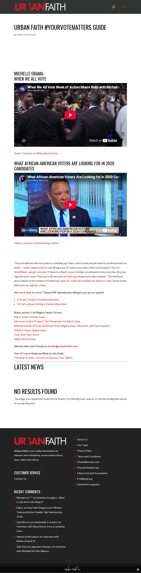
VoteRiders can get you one (30, 271)
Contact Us (20, 478)
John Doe (22, 546)
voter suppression (34, 267)
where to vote (103, 280)
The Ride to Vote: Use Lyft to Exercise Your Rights (43, 357)
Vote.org (71, 276)
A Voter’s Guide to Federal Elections (38, 299)
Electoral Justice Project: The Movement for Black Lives (47, 321)
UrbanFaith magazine (88, 484)
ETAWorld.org (84, 478)
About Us (82, 439)
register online (37, 285)
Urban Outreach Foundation (92, 473)
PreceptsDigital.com (88, 467)
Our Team (82, 445)
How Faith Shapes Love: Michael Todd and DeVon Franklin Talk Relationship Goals (39, 512)
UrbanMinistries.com (88, 461)
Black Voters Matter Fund (29, 317)
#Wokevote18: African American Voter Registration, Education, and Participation (62, 325)
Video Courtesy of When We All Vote (36, 153)
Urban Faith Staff (26, 34)
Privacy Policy (84, 450)
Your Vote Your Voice (26, 334)
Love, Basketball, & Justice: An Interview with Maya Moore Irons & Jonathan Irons (41, 526)
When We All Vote (25, 339)
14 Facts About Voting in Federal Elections (42, 304)
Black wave (67, 271)
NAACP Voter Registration (30, 330)
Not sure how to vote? (28, 292)
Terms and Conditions (89, 456)
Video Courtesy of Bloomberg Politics (36, 243)
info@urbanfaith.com (64, 346)
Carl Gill (21, 522)
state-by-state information (75, 280)
